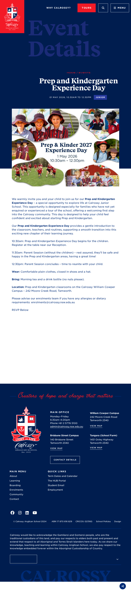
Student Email (56, 485)
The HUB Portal (57, 480)
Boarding (15, 485)
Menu (122, 8)
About (13, 476)
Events (84, 73)
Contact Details (65, 460)
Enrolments (16, 489)
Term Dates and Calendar (62, 476)
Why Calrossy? (58, 8)
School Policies (103, 521)
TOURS (86, 8)
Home (71, 73)
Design (117, 521)
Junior (100, 97)
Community (16, 494)
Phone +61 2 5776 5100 (63, 423)
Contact (14, 499)
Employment (55, 489)
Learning (15, 480)
